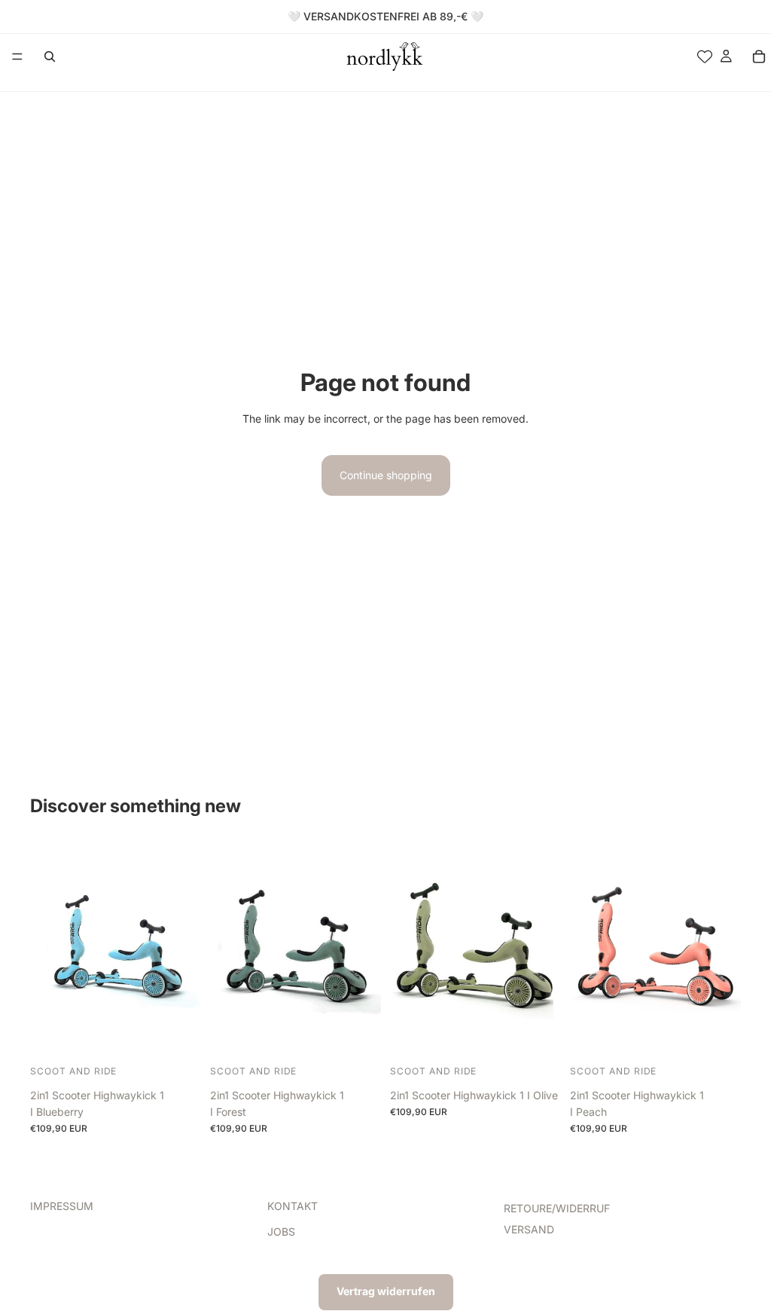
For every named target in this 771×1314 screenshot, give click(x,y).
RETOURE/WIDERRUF (557, 1208)
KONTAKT (292, 1205)
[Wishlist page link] (704, 56)
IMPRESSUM (61, 1205)
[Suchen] (49, 56)
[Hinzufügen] (177, 1037)
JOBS (281, 1231)
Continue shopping (386, 475)
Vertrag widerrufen (386, 1291)
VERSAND (529, 1229)
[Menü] (17, 56)
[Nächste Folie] (184, 951)
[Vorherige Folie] (46, 951)
